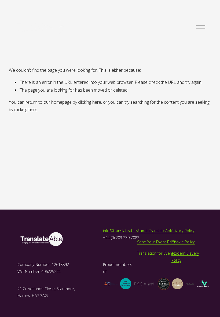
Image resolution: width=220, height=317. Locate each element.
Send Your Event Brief (156, 241)
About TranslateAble (155, 230)
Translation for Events (156, 253)
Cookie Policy (183, 241)
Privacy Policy (183, 230)
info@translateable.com (124, 230)
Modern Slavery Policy (185, 257)
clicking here (89, 102)
